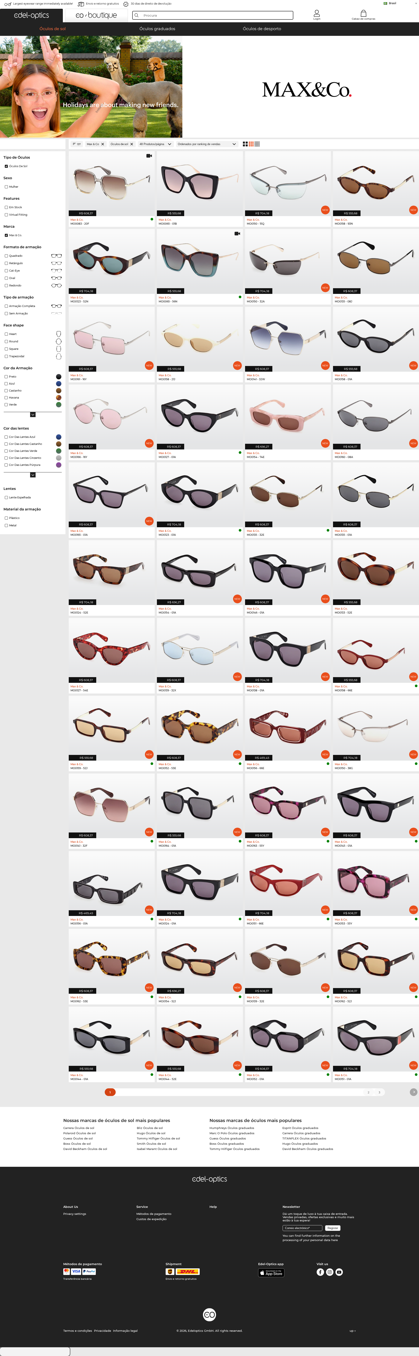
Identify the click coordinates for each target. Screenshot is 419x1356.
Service (142, 1207)
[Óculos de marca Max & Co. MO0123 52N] (112, 259)
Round (13, 341)
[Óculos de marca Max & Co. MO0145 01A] (376, 803)
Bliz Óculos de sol (150, 1128)
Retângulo (16, 263)
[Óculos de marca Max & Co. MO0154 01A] (200, 570)
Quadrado (15, 255)
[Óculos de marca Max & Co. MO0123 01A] (200, 492)
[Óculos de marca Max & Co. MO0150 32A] (288, 259)
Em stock (15, 207)
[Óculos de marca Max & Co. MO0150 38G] (376, 726)
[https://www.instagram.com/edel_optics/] (329, 1272)
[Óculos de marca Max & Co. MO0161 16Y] (112, 337)
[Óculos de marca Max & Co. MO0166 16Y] (112, 415)
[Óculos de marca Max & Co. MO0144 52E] (200, 1037)
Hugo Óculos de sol (151, 1133)
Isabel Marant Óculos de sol (157, 1149)
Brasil (392, 3)
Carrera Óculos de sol (78, 1128)
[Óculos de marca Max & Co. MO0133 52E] (376, 570)
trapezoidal (16, 356)
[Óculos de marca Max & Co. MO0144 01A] (112, 1037)
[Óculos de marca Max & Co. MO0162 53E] (112, 959)
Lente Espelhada (20, 497)
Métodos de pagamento (153, 1214)
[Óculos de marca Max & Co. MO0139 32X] (200, 648)
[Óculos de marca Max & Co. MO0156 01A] (112, 881)
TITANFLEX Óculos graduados (304, 1138)
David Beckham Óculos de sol (85, 1149)
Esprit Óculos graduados (300, 1128)
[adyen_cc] (66, 1271)
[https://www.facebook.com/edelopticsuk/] (320, 1272)
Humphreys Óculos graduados (232, 1128)
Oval (12, 278)
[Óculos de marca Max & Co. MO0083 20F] (112, 181)
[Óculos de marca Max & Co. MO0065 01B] (200, 181)
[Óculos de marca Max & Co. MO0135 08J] (376, 259)
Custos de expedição (151, 1219)
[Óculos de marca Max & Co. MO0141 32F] (112, 803)
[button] (31, 15)
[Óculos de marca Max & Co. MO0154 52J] (200, 959)
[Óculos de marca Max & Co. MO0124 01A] (200, 881)
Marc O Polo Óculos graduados (232, 1133)
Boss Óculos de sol (77, 1143)
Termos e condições (77, 1330)
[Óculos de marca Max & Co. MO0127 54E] (112, 648)
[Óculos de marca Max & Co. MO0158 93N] (376, 181)
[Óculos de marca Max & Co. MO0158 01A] (376, 337)
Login (316, 18)
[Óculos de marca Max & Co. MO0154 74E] (288, 415)
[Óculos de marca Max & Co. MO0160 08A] (376, 415)
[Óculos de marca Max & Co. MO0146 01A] (288, 570)
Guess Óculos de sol (78, 1138)
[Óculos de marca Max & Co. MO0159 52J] (112, 726)
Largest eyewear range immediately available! (43, 3)
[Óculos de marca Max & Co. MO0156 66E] (288, 726)
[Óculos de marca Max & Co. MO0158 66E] (376, 648)
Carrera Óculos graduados (301, 1133)
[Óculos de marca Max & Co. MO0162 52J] (376, 959)
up (352, 1330)
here (334, 1240)
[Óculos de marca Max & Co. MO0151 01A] (376, 1037)
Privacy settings (74, 1214)
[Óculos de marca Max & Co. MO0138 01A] (288, 648)
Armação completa (22, 306)
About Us (70, 1207)
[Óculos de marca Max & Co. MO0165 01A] (112, 492)
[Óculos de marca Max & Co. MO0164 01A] (200, 803)
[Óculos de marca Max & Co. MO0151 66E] (288, 881)
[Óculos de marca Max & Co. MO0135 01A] (376, 492)
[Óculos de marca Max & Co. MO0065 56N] (200, 259)
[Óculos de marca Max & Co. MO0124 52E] (112, 570)
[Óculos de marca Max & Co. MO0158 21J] (200, 337)
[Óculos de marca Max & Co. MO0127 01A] (200, 415)
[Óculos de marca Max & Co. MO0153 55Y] (376, 881)
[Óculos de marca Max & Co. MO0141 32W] (288, 337)
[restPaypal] (89, 1271)
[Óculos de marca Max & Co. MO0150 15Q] (288, 181)
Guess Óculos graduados (228, 1138)
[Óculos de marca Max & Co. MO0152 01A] (288, 1037)
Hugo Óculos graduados (300, 1143)
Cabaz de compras (363, 18)
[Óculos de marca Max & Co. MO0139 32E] (288, 959)
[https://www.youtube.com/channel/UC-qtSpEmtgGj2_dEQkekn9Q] (339, 1272)
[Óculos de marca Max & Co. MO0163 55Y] (288, 803)
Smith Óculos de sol (151, 1143)
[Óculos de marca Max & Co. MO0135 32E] (288, 492)
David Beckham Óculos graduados (307, 1149)
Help (213, 1207)
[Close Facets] (32, 144)
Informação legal (125, 1330)
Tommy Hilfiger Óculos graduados (235, 1149)
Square (13, 348)
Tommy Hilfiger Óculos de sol (158, 1138)
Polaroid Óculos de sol (79, 1133)
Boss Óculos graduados (227, 1143)
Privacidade (102, 1330)
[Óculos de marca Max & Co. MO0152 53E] (200, 726)
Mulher (13, 186)
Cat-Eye (14, 270)
